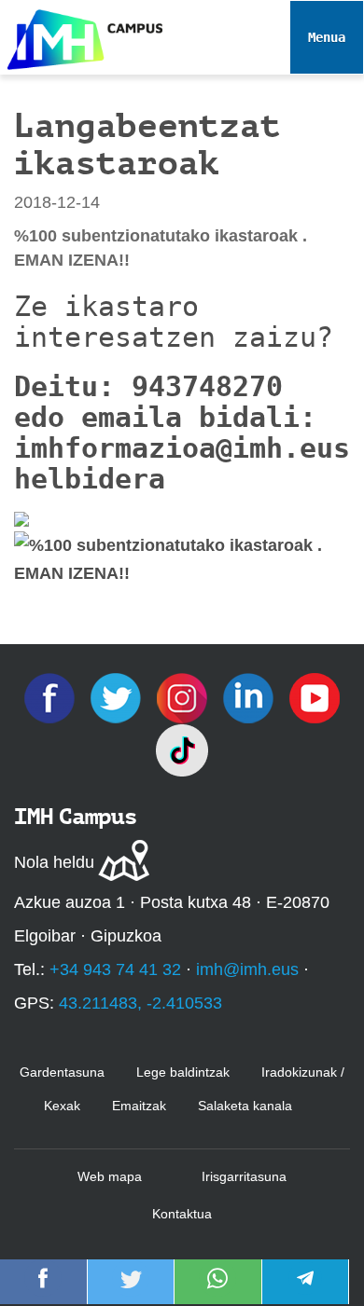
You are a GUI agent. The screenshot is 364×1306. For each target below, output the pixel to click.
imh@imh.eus (247, 969)
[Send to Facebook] (43, 1291)
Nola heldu (54, 862)
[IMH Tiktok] (182, 749)
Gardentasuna (62, 1072)
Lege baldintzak (183, 1072)
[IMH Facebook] (52, 697)
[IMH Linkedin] (250, 697)
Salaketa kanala (245, 1105)
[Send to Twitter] (130, 1291)
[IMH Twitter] (118, 697)
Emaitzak (139, 1105)
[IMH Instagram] (184, 697)
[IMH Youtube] (314, 697)
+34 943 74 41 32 (115, 969)
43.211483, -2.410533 (140, 1003)
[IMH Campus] (81, 35)
